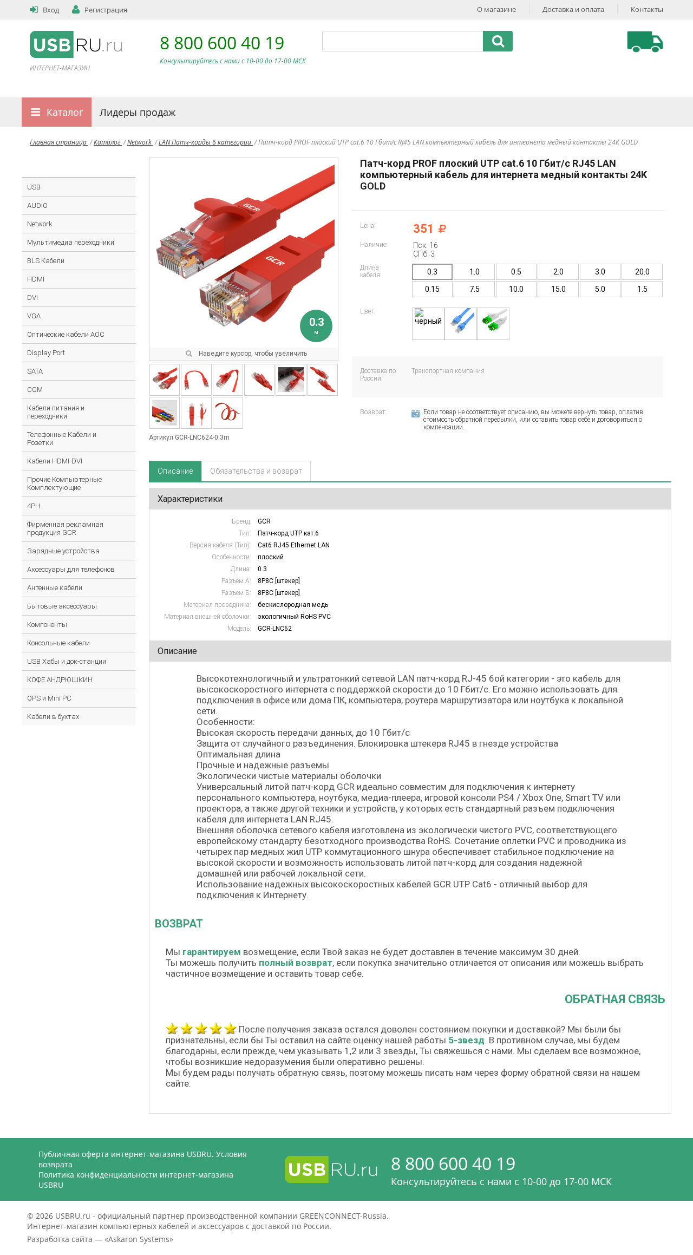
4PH (33, 506)
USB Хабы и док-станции (66, 661)
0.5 (516, 271)
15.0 (558, 289)
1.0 (474, 271)
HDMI (35, 279)
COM (35, 389)
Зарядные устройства (63, 551)
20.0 (642, 271)
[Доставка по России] (645, 42)
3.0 (600, 271)
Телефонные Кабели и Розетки (61, 438)
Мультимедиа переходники (70, 242)
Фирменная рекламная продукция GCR (65, 528)
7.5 (474, 289)
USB (34, 187)
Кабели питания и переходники (55, 412)
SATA (35, 371)
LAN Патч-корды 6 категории (206, 142)
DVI (32, 297)
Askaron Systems (138, 1239)
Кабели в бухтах (53, 717)
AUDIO (37, 205)
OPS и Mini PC (49, 698)
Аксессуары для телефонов (71, 569)
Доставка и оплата (573, 9)
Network (140, 142)
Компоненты (47, 624)
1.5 (642, 289)
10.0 (516, 289)
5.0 (600, 289)
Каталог (65, 112)
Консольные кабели (58, 643)
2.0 (558, 271)
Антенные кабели (54, 588)
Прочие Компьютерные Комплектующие (64, 483)
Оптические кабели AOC (65, 334)
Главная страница (59, 142)
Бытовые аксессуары (62, 606)
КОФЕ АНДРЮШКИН (60, 680)
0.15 (432, 289)
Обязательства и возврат (256, 471)
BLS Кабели (45, 261)
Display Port (46, 353)
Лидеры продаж (137, 112)
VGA (34, 316)
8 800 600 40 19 (222, 42)
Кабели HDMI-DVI (54, 461)
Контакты (647, 9)
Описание (175, 471)
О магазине (496, 9)
